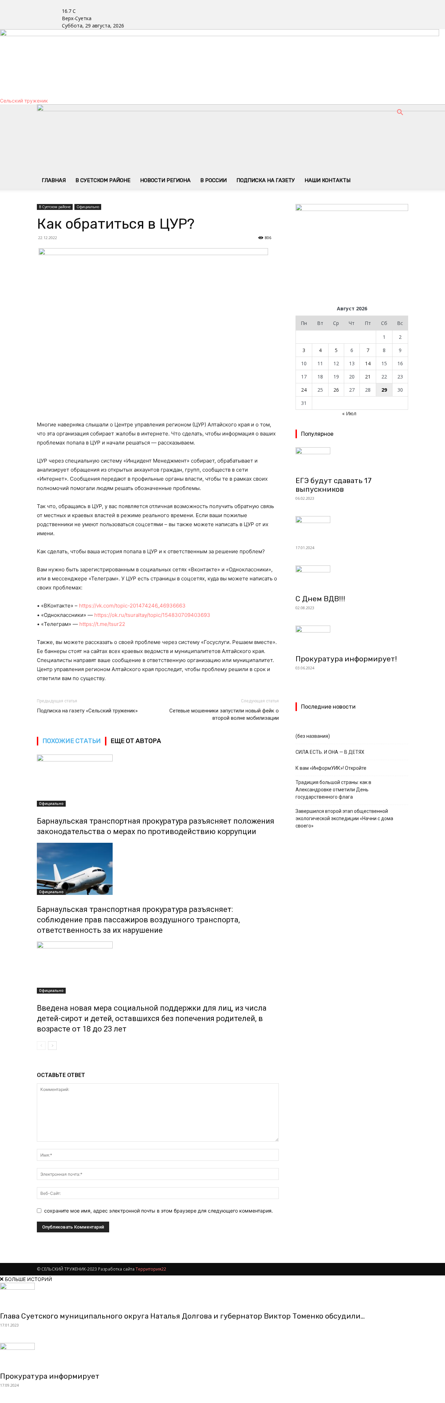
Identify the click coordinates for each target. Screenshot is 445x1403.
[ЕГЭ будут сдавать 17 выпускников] (352, 459)
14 (368, 363)
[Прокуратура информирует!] (352, 638)
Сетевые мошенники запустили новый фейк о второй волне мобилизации (224, 714)
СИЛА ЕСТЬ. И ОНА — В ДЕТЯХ (330, 752)
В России (213, 180)
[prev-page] (41, 1045)
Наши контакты (327, 180)
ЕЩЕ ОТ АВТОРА (136, 741)
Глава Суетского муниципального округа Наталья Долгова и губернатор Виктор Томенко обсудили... (182, 1316)
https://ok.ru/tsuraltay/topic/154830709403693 (152, 615)
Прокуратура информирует (49, 1376)
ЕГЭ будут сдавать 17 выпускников (334, 485)
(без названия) (313, 736)
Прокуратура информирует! (346, 658)
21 (368, 376)
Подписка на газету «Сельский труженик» (87, 711)
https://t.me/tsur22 (102, 624)
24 (304, 389)
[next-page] (52, 1045)
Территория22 (151, 1269)
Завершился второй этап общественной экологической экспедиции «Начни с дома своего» (344, 818)
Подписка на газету (265, 180)
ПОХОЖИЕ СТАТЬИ (71, 741)
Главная (54, 180)
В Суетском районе (102, 180)
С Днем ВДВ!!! (320, 598)
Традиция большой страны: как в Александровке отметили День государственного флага (333, 790)
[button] (399, 113)
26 (336, 389)
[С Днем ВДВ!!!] (352, 577)
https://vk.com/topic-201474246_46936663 (132, 605)
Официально (87, 206)
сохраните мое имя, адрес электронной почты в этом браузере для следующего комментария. (158, 1211)
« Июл (349, 413)
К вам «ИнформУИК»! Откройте (331, 768)
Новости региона (165, 180)
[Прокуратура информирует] (222, 1355)
